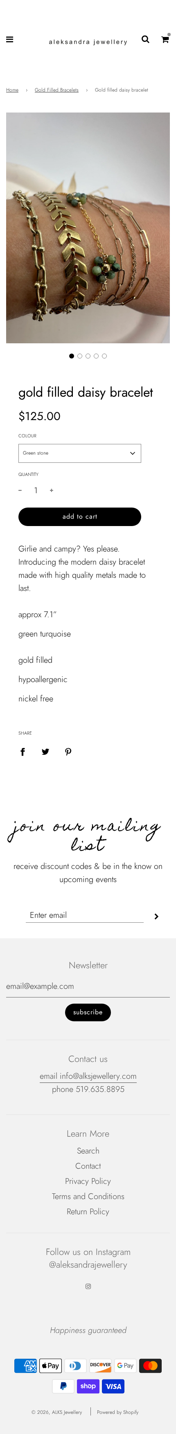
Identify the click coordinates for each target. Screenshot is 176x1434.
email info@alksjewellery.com (88, 1076)
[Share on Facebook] (22, 751)
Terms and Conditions (88, 1196)
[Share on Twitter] (45, 751)
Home (12, 90)
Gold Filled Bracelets (57, 90)
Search (88, 1151)
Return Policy (88, 1212)
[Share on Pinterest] (68, 751)
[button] (71, 356)
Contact (88, 1166)
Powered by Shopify (117, 1412)
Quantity (28, 474)
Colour (27, 435)
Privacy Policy (88, 1181)
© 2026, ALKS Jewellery (57, 1412)
